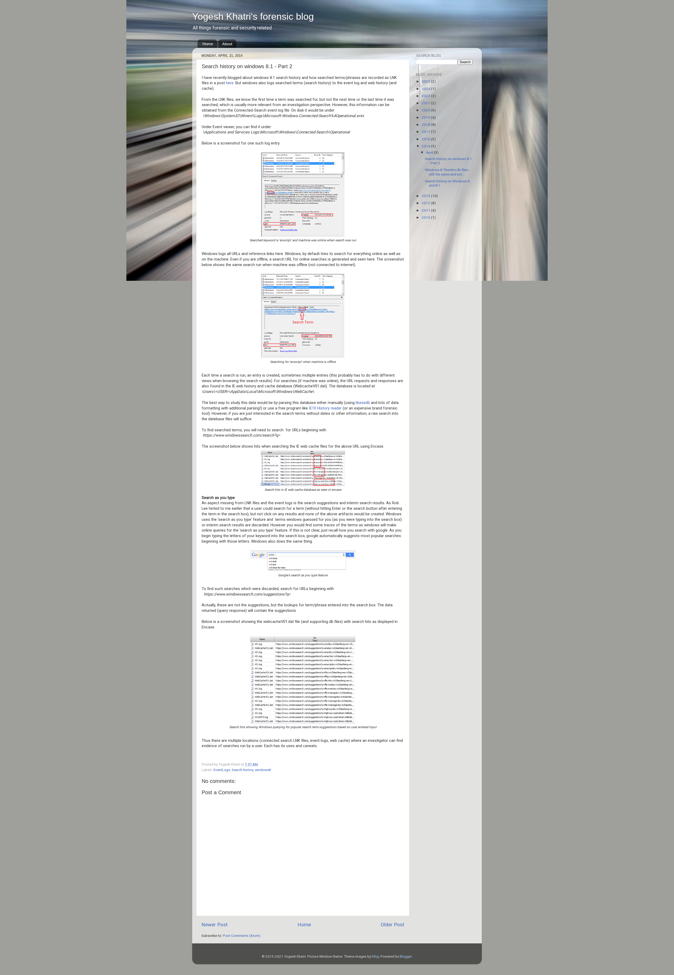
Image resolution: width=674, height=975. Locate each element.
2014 (426, 146)
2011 (426, 210)
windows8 (263, 770)
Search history (242, 770)
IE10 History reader (325, 408)
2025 (426, 81)
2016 (426, 139)
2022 (426, 96)
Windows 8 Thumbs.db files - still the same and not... (447, 172)
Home (207, 44)
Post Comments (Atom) (241, 935)
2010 (426, 217)
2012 (426, 203)
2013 (426, 196)
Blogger (406, 956)
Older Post (392, 925)
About (227, 44)
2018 (426, 124)
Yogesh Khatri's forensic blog (253, 16)
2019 (426, 117)
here (230, 83)
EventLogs (222, 770)
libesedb (363, 402)
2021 (426, 103)
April (430, 152)
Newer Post (214, 925)
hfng (375, 956)
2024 (426, 89)
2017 (426, 131)
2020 (426, 110)
